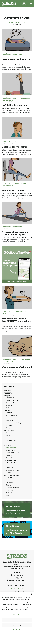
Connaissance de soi (13, 453)
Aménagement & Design (14, 423)
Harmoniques (10, 450)
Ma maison (9, 420)
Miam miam (10, 443)
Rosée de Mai (13, 506)
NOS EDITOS (8, 393)
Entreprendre (10, 403)
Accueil (10, 22)
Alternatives (10, 398)
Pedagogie (9, 455)
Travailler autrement (13, 400)
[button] (31, 594)
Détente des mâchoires (14, 147)
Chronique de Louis (12, 488)
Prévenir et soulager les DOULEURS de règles (15, 233)
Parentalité (21, 311)
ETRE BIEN (20, 54)
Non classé (7, 391)
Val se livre (9, 490)
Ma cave (8, 435)
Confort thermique (12, 415)
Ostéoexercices (9, 54)
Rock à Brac (10, 493)
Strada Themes (21, 22)
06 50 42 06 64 (18, 575)
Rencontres (9, 480)
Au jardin (9, 425)
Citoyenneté (10, 477)
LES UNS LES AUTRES (11, 475)
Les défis (9, 413)
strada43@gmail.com (18, 578)
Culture (8, 473)
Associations (10, 482)
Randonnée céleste (12, 470)
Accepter (17, 615)
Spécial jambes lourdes (14, 105)
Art (7, 465)
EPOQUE (7, 396)
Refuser (17, 620)
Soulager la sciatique (13, 190)
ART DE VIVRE (9, 431)
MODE (8, 433)
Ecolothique (10, 408)
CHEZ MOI (7, 411)
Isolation (9, 418)
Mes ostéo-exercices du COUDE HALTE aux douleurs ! (16, 321)
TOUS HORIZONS (10, 460)
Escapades (9, 468)
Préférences (17, 625)
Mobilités (9, 405)
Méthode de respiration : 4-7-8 (16, 60)
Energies (9, 428)
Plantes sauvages (11, 440)
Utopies (8, 485)
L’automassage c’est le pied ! (17, 368)
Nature (8, 438)
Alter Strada (12, 526)
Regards (8, 495)
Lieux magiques (11, 462)
